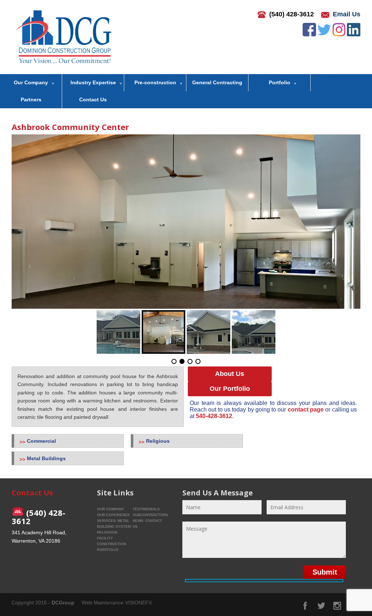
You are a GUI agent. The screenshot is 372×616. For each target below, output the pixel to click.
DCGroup (63, 602)
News (138, 521)
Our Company (31, 82)
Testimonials (146, 509)
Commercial (41, 441)
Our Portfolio (230, 388)
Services (106, 521)
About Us (229, 373)
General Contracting (217, 82)
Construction (111, 544)
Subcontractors (150, 515)
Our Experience (113, 515)
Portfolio (279, 82)
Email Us (346, 14)
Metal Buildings (46, 458)
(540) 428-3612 (291, 14)
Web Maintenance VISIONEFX (117, 602)
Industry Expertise (93, 82)
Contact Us (93, 99)
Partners (31, 99)
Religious (158, 441)
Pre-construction (155, 82)
